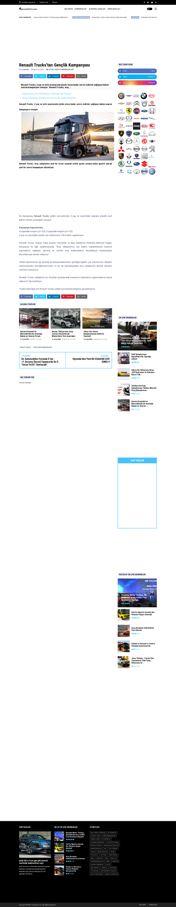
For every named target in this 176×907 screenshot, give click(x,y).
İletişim (54, 2)
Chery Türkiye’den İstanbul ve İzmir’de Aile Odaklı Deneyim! (49, 98)
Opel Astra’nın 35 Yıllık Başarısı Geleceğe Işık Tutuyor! (46, 94)
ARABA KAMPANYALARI (56, 17)
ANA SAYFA (68, 9)
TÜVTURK (103, 855)
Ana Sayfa (142, 904)
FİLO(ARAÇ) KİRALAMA (97, 842)
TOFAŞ (92, 851)
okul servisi (95, 867)
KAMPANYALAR (80, 9)
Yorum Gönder (25, 383)
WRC (106, 858)
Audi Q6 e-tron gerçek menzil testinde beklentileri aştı (33, 861)
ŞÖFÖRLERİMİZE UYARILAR (108, 871)
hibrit (108, 861)
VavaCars (99, 858)
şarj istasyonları (97, 874)
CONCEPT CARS (95, 836)
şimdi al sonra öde (111, 874)
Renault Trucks (41, 216)
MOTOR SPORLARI (96, 845)
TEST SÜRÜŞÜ (113, 848)
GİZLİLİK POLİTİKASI (113, 842)
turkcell (104, 867)
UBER (92, 858)
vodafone (113, 867)
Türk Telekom (113, 855)
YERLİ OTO (114, 858)
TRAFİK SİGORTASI (102, 851)
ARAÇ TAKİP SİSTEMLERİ (98, 832)
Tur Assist (94, 855)
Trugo (113, 851)
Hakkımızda (44, 2)
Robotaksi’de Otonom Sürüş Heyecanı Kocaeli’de (133, 17)
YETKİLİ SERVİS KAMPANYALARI (61, 69)
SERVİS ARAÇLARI (96, 848)
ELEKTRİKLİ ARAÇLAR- (97, 9)
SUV (105, 848)
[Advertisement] (88, 38)
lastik (108, 864)
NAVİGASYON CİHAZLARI (111, 845)
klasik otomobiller (97, 864)
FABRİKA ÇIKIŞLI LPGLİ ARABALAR (101, 839)
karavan (115, 861)
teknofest (109, 17)
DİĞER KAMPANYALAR (109, 836)
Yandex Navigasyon (97, 861)
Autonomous (112, 832)
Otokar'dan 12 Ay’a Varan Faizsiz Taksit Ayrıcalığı (83, 17)
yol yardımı (94, 871)
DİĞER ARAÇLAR (114, 9)
